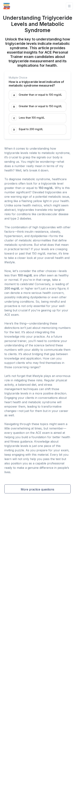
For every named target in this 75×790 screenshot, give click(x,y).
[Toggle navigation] (69, 6)
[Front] (6, 6)
